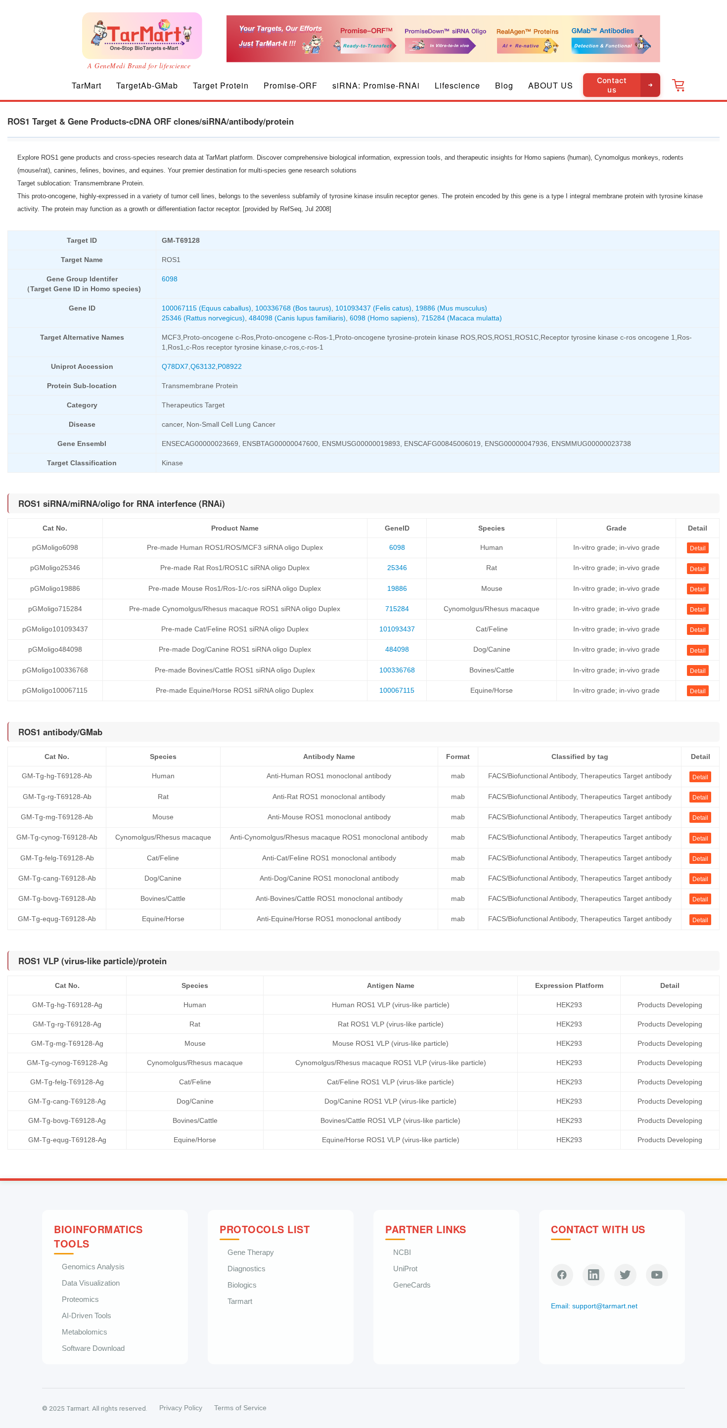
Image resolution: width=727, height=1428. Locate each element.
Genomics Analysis (93, 1266)
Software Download (93, 1348)
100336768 (397, 670)
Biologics (242, 1285)
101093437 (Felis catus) (373, 308)
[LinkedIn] (594, 1275)
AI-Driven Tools (86, 1315)
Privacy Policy (180, 1408)
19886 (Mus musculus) (451, 308)
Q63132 (203, 366)
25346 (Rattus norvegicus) (203, 318)
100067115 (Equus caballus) (206, 308)
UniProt (405, 1268)
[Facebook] (562, 1275)
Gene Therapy (250, 1252)
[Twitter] (625, 1275)
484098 (397, 649)
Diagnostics (246, 1268)
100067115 (396, 690)
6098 (170, 279)
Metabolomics (84, 1332)
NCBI (402, 1252)
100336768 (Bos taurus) (293, 308)
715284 (397, 609)
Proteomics (80, 1299)
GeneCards (412, 1285)
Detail (698, 548)
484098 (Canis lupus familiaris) (297, 318)
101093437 (397, 629)
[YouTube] (657, 1275)
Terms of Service (240, 1408)
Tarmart (239, 1301)
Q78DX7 (175, 366)
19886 (397, 588)
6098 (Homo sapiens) (383, 318)
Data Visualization (91, 1283)
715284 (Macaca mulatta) (461, 318)
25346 (397, 568)
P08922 (230, 366)
